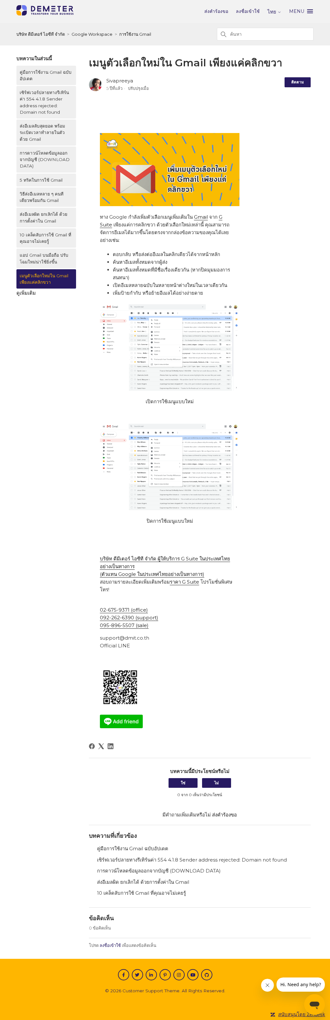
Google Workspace (92, 34)
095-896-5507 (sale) (124, 625)
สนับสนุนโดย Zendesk (301, 1014)
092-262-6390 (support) (129, 618)
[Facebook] (92, 746)
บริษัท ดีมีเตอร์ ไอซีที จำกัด (40, 34)
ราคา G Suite (184, 582)
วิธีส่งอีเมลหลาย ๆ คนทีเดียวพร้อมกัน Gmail (41, 197)
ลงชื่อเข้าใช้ (110, 945)
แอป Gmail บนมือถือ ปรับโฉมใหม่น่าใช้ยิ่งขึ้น (44, 258)
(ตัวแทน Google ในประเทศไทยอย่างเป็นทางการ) (152, 574)
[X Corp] (101, 746)
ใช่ (183, 782)
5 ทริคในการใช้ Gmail (41, 180)
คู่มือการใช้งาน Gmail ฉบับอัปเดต (46, 75)
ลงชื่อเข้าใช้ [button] (248, 11)
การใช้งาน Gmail (135, 34)
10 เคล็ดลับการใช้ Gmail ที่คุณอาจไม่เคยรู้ (45, 238)
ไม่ (216, 782)
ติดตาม (297, 82)
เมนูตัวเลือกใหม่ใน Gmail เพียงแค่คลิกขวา (44, 279)
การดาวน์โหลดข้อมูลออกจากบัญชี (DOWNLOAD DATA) (45, 159)
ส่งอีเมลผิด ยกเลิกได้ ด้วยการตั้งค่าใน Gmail (43, 217)
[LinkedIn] (110, 746)
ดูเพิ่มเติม (26, 293)
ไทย (272, 11)
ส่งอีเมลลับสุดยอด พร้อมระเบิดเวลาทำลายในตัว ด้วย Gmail (42, 132)
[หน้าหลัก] (44, 14)
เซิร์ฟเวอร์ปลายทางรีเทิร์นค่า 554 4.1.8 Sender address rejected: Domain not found (44, 102)
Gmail (201, 217)
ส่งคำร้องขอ (216, 11)
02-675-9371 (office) (124, 610)
